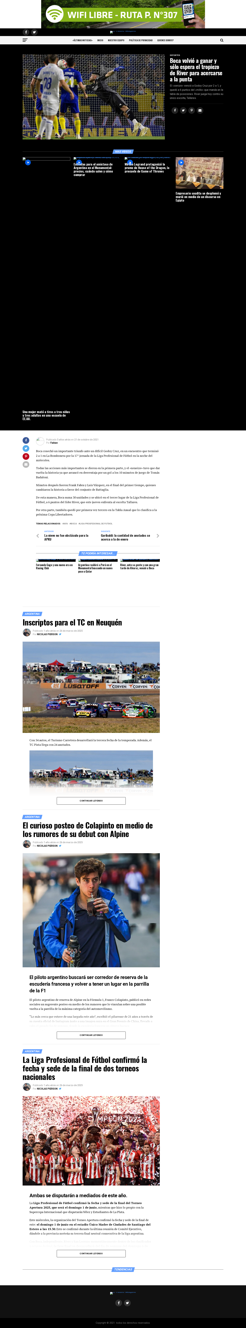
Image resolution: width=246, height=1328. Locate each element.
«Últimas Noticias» (82, 40)
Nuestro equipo (116, 40)
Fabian (54, 442)
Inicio (100, 40)
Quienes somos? (165, 40)
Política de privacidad (141, 40)
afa (66, 524)
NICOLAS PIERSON (47, 634)
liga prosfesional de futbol (96, 524)
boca (74, 524)
